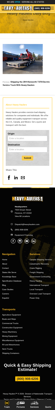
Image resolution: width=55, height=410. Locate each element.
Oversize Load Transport (40, 294)
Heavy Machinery (9, 332)
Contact (5, 268)
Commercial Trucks (10, 323)
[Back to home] (17, 8)
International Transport (39, 285)
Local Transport (36, 289)
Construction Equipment (12, 328)
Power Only (34, 298)
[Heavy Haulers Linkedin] (33, 243)
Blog (4, 285)
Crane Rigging (36, 268)
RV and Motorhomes (11, 345)
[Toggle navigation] (52, 8)
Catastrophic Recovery (39, 264)
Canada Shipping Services (41, 259)
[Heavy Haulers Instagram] (20, 243)
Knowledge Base (9, 277)
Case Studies (7, 289)
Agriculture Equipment (11, 315)
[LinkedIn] (16, 180)
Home (4, 259)
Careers (5, 294)
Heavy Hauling (36, 281)
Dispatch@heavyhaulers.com (27, 224)
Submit (27, 158)
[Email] (23, 180)
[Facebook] (9, 180)
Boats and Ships (9, 319)
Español (5, 298)
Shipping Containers (10, 353)
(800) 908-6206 (42, 8)
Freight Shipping (37, 272)
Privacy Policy (29, 399)
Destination (14, 145)
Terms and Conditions (13, 399)
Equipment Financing (24, 235)
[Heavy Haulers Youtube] (26, 243)
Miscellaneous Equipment (13, 340)
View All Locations (22, 216)
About (4, 264)
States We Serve (9, 272)
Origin (11, 133)
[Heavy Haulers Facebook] (13, 243)
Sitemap (40, 399)
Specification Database (11, 281)
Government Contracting (40, 277)
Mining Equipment (9, 336)
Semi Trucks (7, 349)
